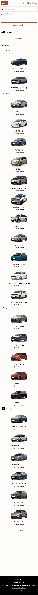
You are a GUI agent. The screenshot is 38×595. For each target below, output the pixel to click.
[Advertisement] (19, 557)
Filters (20, 38)
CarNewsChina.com (19, 582)
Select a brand (18, 25)
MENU (4, 3)
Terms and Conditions (19, 588)
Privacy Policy (19, 591)
